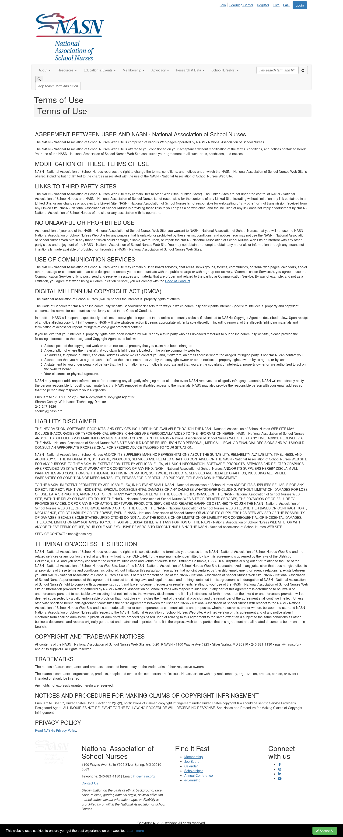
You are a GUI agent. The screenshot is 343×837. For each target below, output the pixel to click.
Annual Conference (198, 775)
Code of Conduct (177, 281)
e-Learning (192, 780)
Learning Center (241, 5)
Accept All (326, 830)
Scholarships (193, 770)
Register (263, 5)
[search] (303, 70)
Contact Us (90, 783)
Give (276, 5)
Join (223, 5)
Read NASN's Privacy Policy (55, 730)
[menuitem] (224, 4)
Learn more (135, 830)
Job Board (192, 761)
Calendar (191, 766)
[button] (44, 70)
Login (300, 5)
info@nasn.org (144, 776)
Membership (193, 756)
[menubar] (256, 4)
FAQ (286, 5)
